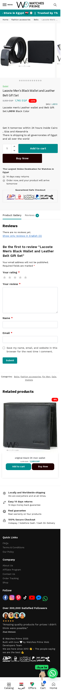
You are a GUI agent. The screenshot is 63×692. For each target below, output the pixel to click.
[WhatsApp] (45, 598)
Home (5, 20)
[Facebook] (5, 597)
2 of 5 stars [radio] (10, 277)
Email (7, 333)
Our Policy (8, 551)
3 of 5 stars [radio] (15, 277)
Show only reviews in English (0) (22, 235)
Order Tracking (11, 578)
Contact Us (9, 574)
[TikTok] (25, 597)
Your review (12, 284)
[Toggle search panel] (55, 5)
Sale (54, 376)
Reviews (31, 215)
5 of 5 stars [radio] (26, 277)
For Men (46, 376)
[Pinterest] (18, 597)
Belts (36, 20)
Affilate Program (12, 569)
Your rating (11, 272)
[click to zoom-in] (27, 50)
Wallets (29, 380)
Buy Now (22, 158)
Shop (5, 582)
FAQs (5, 543)
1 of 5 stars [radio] (5, 277)
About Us (8, 565)
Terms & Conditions (13, 547)
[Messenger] (38, 597)
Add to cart (38, 148)
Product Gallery (12, 215)
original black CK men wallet (30, 458)
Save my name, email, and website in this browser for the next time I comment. (32, 349)
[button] (14, 146)
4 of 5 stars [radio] (20, 277)
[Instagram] (12, 597)
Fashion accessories (20, 20)
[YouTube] (32, 598)
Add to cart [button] (18, 466)
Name (8, 318)
